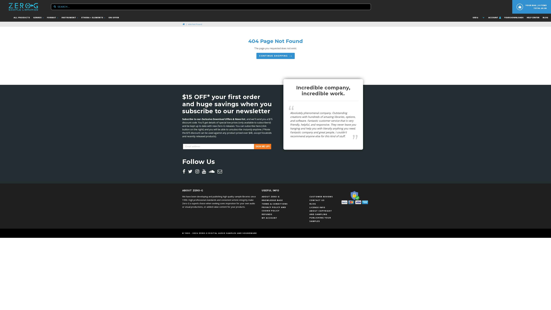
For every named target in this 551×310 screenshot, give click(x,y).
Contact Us (317, 200)
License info (317, 207)
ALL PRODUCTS (22, 17)
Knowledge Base (272, 200)
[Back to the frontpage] (183, 24)
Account (493, 17)
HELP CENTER (533, 17)
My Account (269, 218)
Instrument (69, 17)
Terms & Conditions (275, 204)
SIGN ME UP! (263, 146)
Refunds (267, 214)
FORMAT (52, 17)
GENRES (37, 17)
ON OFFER (113, 17)
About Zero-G (271, 196)
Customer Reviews (321, 196)
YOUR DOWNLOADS (513, 17)
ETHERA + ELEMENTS (92, 17)
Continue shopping (273, 56)
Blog (545, 17)
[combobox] (211, 7)
